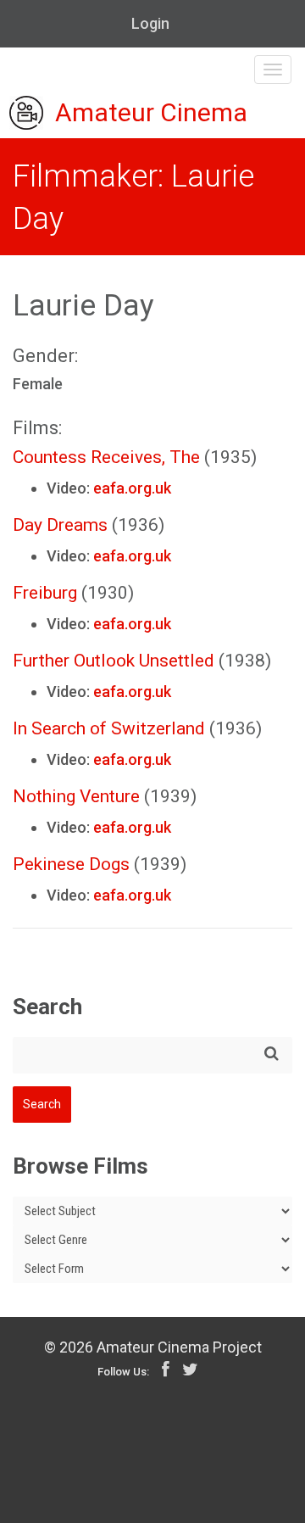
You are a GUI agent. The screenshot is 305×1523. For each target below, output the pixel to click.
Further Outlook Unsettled (113, 660)
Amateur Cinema (151, 113)
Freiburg (45, 593)
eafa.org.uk (132, 488)
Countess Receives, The (106, 457)
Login (150, 23)
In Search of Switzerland (109, 728)
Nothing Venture (76, 796)
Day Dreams (60, 525)
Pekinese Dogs (71, 864)
